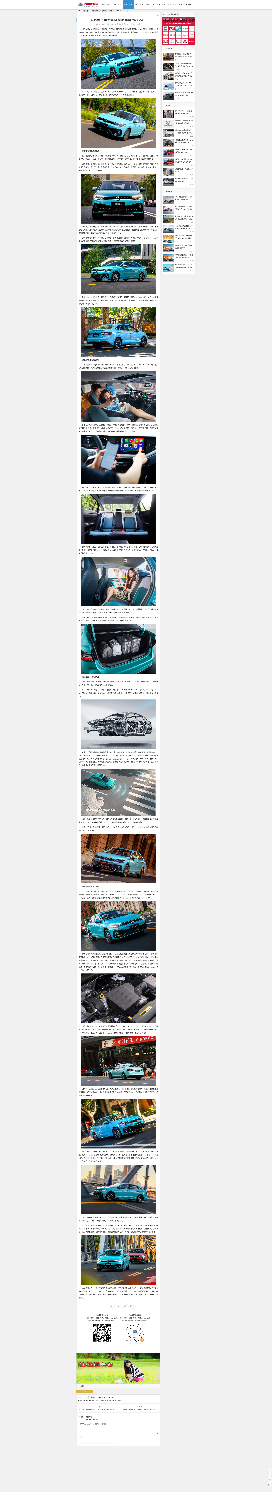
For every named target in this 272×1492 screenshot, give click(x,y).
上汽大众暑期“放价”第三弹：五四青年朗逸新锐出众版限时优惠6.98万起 (184, 267)
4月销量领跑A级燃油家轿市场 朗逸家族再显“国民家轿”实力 (184, 228)
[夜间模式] (269, 1481)
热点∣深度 (106, 5)
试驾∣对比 (128, 5)
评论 (120, 24)
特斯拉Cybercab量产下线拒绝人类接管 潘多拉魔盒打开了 (184, 66)
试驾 (92, 11)
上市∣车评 (117, 5)
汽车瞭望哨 (86, 1397)
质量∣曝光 (139, 5)
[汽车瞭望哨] (87, 6)
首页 (78, 11)
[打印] (123, 24)
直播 (180, 5)
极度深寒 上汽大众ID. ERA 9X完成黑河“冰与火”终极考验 (183, 85)
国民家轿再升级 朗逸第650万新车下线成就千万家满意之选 (184, 209)
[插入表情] (156, 1436)
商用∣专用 (172, 5)
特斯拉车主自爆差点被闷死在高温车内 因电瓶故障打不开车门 (184, 161)
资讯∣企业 (150, 5)
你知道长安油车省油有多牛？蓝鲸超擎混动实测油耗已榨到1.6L (184, 56)
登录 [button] (189, 4)
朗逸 (84, 1391)
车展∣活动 (161, 5)
